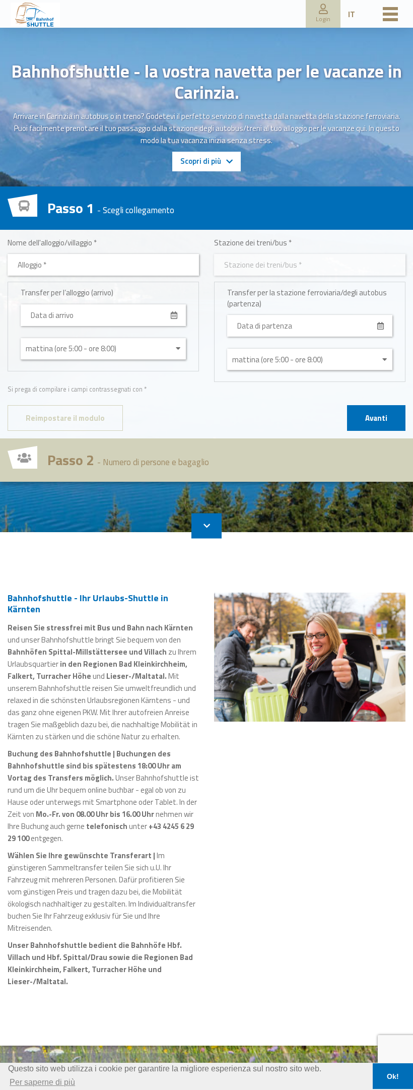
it (351, 14)
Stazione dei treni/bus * (253, 242)
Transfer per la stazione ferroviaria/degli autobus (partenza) (307, 298)
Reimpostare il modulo (65, 418)
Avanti (376, 418)
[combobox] (103, 265)
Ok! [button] (393, 1076)
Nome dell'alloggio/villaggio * (52, 242)
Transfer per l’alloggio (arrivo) (67, 292)
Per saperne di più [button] (42, 1082)
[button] (323, 14)
